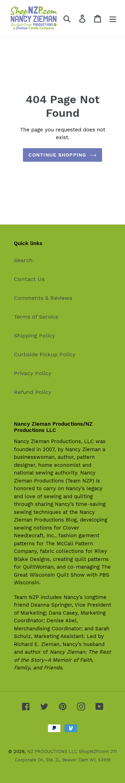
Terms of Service (36, 316)
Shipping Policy (34, 335)
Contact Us (29, 279)
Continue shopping (57, 155)
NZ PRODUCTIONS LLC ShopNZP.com (68, 751)
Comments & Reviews (43, 298)
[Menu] (112, 18)
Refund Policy (32, 392)
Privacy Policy (32, 373)
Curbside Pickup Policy (45, 354)
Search (23, 260)
